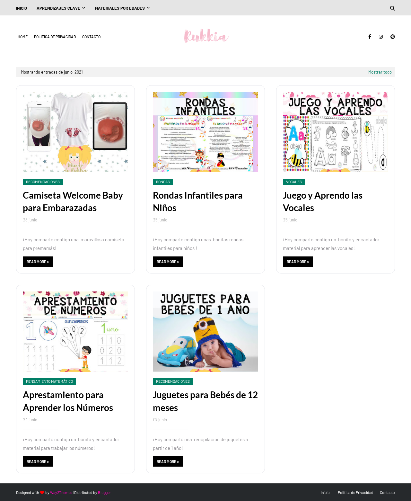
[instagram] (381, 36)
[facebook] (369, 36)
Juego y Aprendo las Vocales (323, 201)
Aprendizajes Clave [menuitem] (58, 8)
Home (23, 36)
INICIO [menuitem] (21, 8)
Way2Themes (61, 492)
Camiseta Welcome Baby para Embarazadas (73, 201)
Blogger (104, 492)
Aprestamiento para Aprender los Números (68, 401)
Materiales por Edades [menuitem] (120, 8)
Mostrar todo (380, 72)
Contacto (91, 36)
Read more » (38, 261)
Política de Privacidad (55, 36)
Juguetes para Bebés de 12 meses (205, 401)
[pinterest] (391, 36)
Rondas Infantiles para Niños (198, 201)
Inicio (325, 492)
